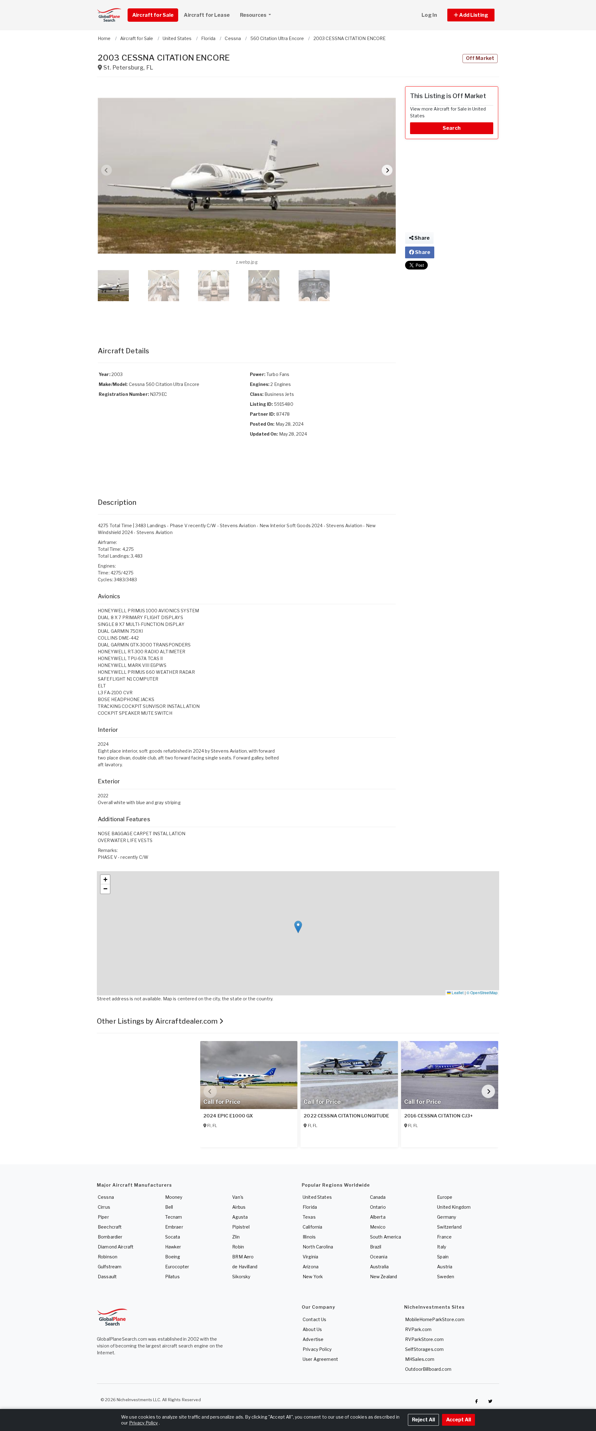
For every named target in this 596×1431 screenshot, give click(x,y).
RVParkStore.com (424, 1339)
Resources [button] (253, 15)
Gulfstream (109, 1266)
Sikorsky (241, 1276)
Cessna (106, 1197)
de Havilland (244, 1266)
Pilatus (172, 1276)
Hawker (173, 1246)
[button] (471, 15)
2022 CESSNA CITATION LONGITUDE (346, 1116)
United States (317, 1197)
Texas (309, 1217)
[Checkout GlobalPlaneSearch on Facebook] (476, 1401)
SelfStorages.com (424, 1349)
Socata (172, 1236)
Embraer (174, 1226)
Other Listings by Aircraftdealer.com (158, 1021)
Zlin (236, 1236)
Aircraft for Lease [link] (207, 15)
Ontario (378, 1207)
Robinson (107, 1256)
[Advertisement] (247, 318)
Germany (446, 1217)
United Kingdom (454, 1207)
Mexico (378, 1226)
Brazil (376, 1246)
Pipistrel (241, 1226)
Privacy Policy (317, 1349)
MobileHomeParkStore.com (434, 1319)
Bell (169, 1207)
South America (385, 1236)
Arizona (310, 1266)
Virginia (310, 1256)
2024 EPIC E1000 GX (228, 1116)
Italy (441, 1246)
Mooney (174, 1197)
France (444, 1236)
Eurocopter (177, 1266)
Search (452, 128)
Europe (444, 1197)
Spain (443, 1256)
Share (421, 238)
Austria (444, 1266)
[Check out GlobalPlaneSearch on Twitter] (490, 1401)
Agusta (240, 1217)
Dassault (107, 1276)
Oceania (378, 1256)
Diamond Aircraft (115, 1246)
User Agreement (320, 1359)
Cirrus (104, 1207)
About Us (312, 1329)
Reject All (423, 1420)
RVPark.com (418, 1329)
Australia (379, 1266)
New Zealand (383, 1276)
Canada (378, 1197)
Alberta (378, 1217)
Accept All (458, 1420)
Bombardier (110, 1236)
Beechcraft (110, 1226)
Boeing (172, 1256)
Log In (429, 15)
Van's (237, 1197)
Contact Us (314, 1319)
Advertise (313, 1339)
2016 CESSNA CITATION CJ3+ (438, 1116)
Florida (310, 1207)
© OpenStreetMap (482, 992)
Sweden (445, 1276)
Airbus (239, 1207)
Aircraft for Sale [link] (153, 15)
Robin (238, 1246)
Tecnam (173, 1217)
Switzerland (449, 1226)
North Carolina (318, 1246)
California (312, 1226)
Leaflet (457, 992)
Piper (103, 1217)
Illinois (309, 1236)
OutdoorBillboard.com (428, 1369)
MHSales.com (420, 1359)
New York (313, 1276)
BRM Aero (243, 1256)
